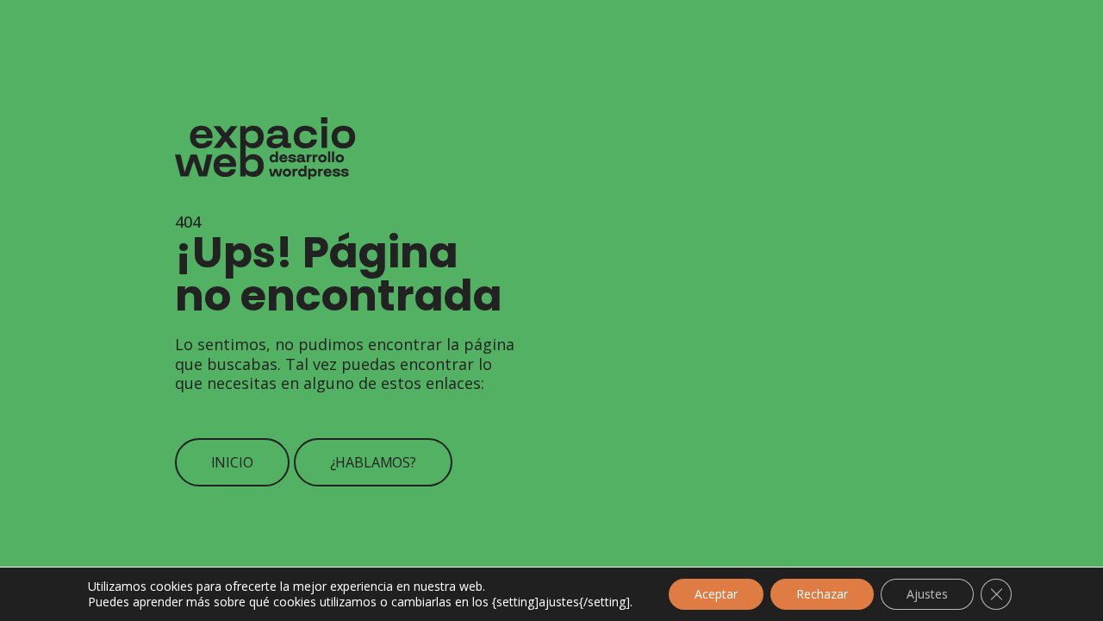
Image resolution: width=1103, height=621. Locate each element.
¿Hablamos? (373, 462)
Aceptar (716, 594)
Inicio (232, 462)
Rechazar (822, 594)
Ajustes (927, 594)
